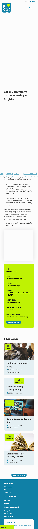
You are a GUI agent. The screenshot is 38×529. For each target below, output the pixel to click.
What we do (8, 487)
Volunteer (7, 500)
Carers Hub (7, 492)
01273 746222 (11, 309)
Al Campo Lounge (13, 286)
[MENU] (34, 8)
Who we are (8, 490)
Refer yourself (8, 516)
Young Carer (8, 511)
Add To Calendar (13, 322)
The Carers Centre (13, 302)
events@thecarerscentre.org (17, 317)
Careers (6, 503)
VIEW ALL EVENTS (19, 475)
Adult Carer (7, 514)
